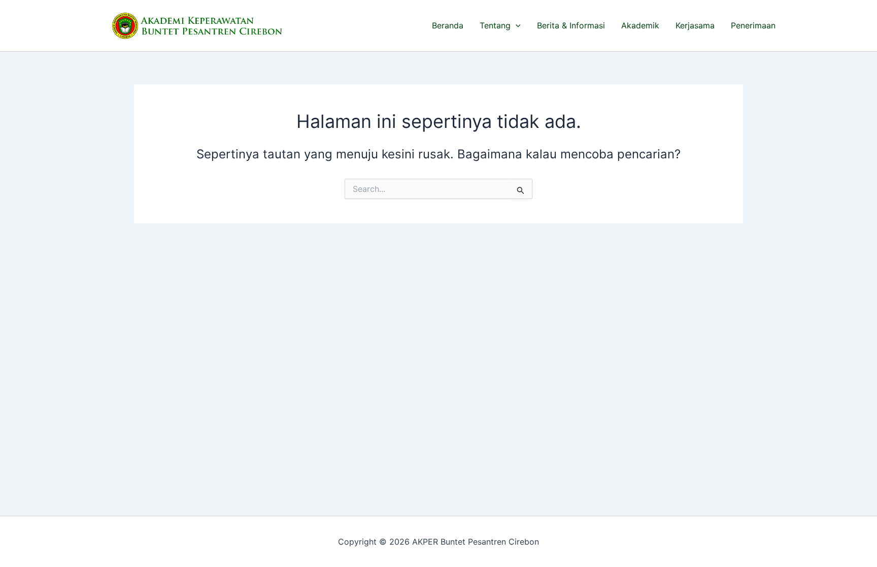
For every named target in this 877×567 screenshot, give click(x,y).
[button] (516, 25)
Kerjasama (695, 25)
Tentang (495, 25)
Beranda (447, 25)
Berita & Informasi (571, 25)
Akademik (640, 25)
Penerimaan (753, 25)
